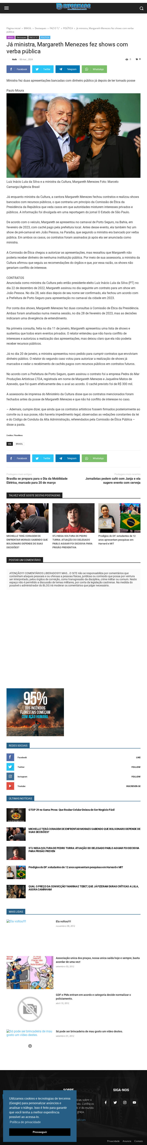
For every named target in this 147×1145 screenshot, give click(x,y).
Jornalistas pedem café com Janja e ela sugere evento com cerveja (112, 480)
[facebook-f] (105, 1102)
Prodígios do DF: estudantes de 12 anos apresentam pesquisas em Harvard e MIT (117, 539)
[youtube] (134, 1102)
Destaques (21, 37)
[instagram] (125, 1102)
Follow (135, 767)
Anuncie (127, 1141)
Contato (138, 1141)
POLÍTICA (45, 37)
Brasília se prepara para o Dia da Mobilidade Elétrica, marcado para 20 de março (37, 480)
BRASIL (11, 37)
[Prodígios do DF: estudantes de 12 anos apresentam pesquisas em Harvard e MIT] (119, 518)
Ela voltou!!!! (63, 921)
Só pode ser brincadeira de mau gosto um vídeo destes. (89, 1031)
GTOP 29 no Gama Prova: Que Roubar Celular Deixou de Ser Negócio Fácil (72, 809)
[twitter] (115, 1102)
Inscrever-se (133, 786)
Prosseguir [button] (40, 1132)
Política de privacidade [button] (25, 1122)
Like (138, 757)
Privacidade (113, 1141)
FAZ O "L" (33, 37)
